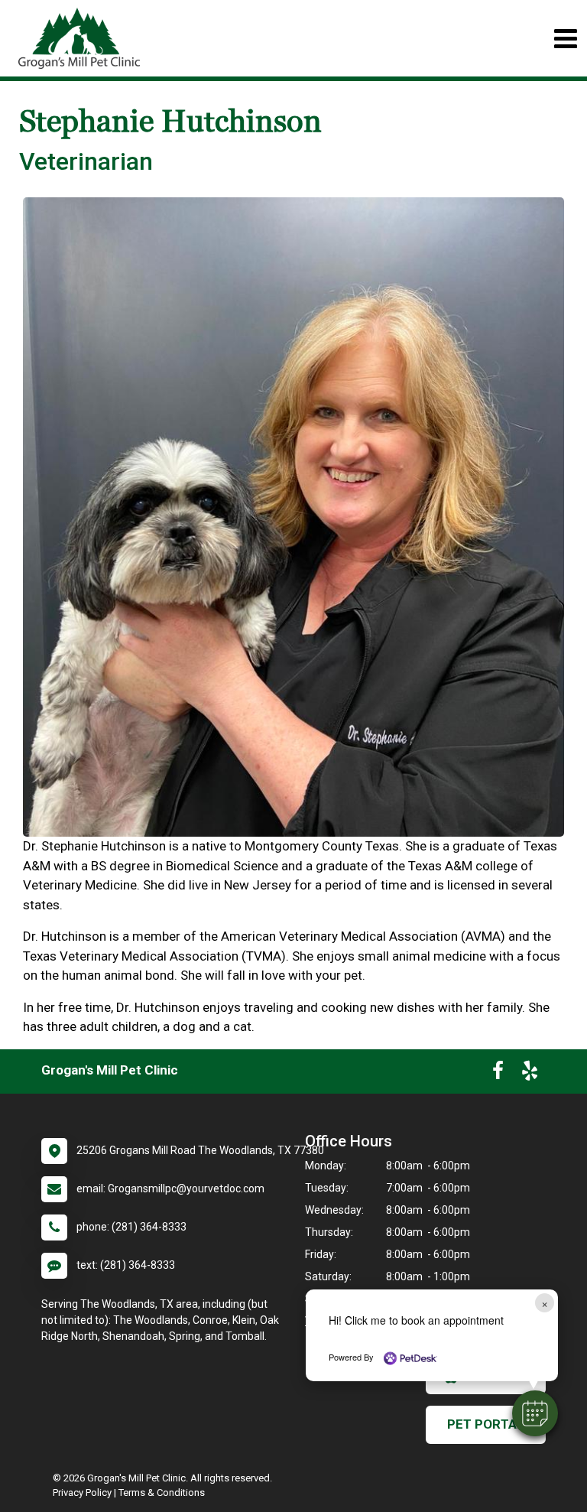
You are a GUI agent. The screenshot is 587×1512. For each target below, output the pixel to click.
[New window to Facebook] (498, 1074)
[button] (535, 1413)
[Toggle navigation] (565, 38)
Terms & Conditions (161, 1492)
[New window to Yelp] (530, 1074)
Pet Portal (485, 1424)
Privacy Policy (82, 1492)
